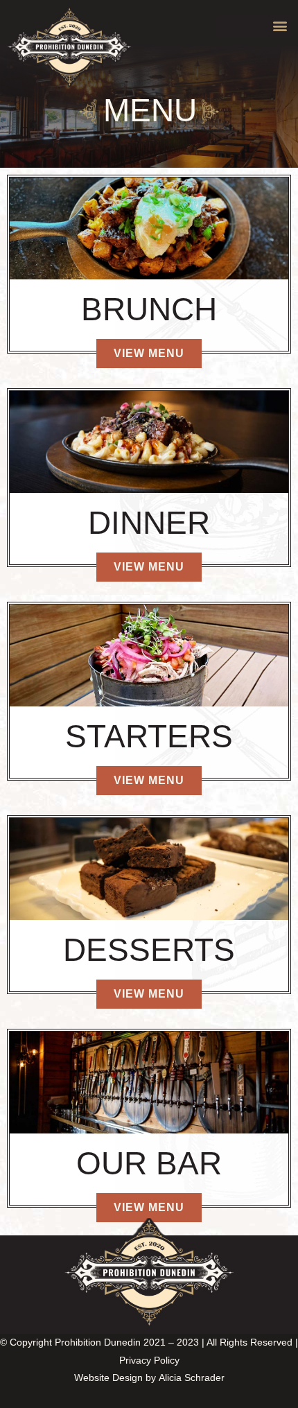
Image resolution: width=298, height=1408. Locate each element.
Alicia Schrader (192, 1377)
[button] (279, 26)
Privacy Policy (149, 1360)
